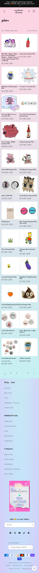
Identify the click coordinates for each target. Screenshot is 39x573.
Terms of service (14, 568)
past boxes (8, 436)
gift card (7, 393)
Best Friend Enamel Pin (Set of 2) (28, 222)
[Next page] (34, 373)
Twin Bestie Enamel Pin (28, 195)
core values (9, 459)
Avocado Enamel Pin (9, 277)
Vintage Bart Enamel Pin (27, 250)
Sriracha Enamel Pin (27, 54)
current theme (10, 426)
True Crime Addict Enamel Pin (8, 142)
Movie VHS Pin (7, 195)
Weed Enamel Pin (8, 249)
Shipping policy (27, 568)
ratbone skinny (18, 562)
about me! (8, 454)
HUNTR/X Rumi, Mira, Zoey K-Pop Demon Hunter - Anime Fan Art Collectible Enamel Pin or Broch (10, 57)
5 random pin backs (9, 358)
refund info (8, 408)
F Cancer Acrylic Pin (27, 86)
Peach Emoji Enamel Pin (10, 304)
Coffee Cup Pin (25, 358)
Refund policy (17, 565)
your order (8, 474)
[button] (4, 11)
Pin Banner (6, 222)
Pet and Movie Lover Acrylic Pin (9, 115)
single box (8, 441)
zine (6, 431)
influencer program (12, 469)
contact (7, 388)
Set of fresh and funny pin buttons (28, 115)
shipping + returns (11, 403)
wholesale (8, 464)
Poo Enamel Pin (25, 304)
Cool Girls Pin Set (8, 330)
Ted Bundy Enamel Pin (28, 169)
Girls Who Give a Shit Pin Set (28, 331)
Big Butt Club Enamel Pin (9, 87)
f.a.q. (6, 398)
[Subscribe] (32, 524)
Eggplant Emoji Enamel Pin (28, 277)
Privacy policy (28, 565)
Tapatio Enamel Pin (27, 142)
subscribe (8, 421)
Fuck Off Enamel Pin (9, 169)
